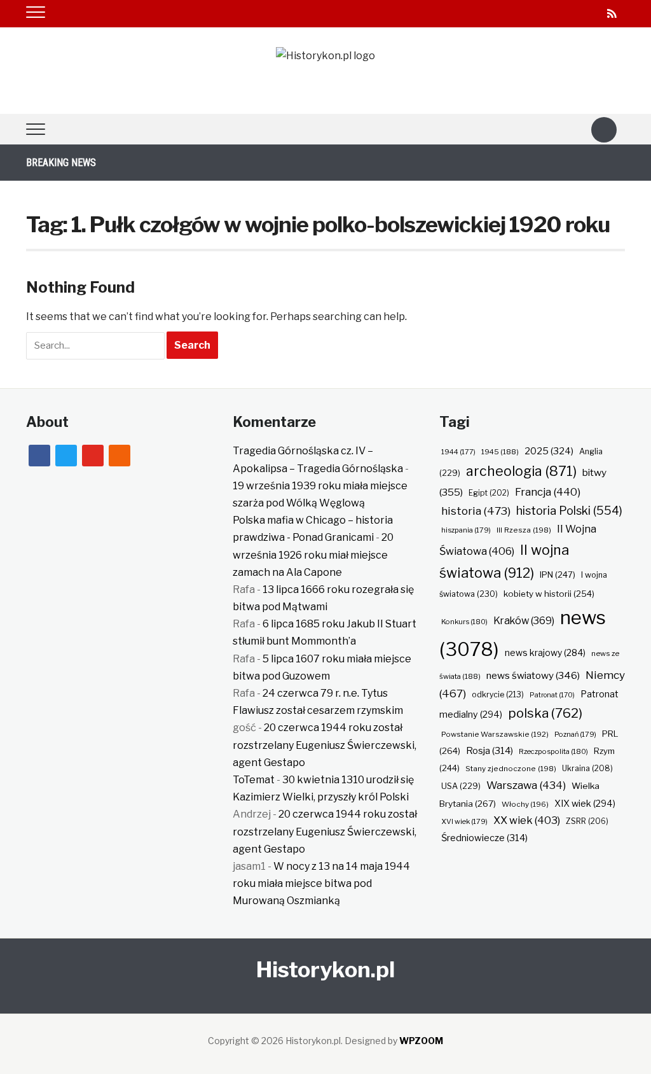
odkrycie (498, 694)
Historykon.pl (325, 969)
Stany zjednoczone (510, 768)
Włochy (525, 804)
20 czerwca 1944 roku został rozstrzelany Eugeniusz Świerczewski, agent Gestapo (324, 745)
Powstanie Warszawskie (495, 734)
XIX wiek (584, 803)
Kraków (523, 621)
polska (545, 713)
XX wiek (526, 820)
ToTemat (254, 780)
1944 (458, 451)
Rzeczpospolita (553, 751)
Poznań (575, 734)
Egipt (489, 493)
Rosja (489, 751)
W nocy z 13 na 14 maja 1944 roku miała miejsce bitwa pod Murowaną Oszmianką (321, 883)
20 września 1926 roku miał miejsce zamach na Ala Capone (313, 554)
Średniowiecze (484, 838)
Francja (547, 491)
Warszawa (526, 785)
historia (476, 510)
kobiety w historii (549, 594)
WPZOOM (421, 1040)
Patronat (552, 695)
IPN (557, 574)
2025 (548, 451)
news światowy (533, 675)
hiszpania (466, 530)
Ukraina (587, 768)
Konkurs (464, 621)
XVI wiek (464, 821)
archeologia (521, 471)
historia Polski (569, 510)
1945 (500, 451)
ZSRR (587, 821)
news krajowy (545, 653)
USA (461, 786)
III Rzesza (524, 530)
